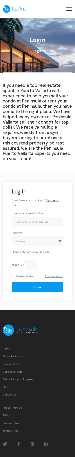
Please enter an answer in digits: (31, 252)
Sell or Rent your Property (18, 379)
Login (37, 287)
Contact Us (9, 394)
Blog (5, 387)
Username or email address (28, 213)
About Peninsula (12, 356)
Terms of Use (10, 430)
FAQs (6, 415)
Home (6, 348)
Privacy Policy (11, 423)
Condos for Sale (12, 371)
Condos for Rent (13, 364)
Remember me (24, 276)
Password (17, 232)
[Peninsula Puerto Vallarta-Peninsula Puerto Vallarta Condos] (14, 9)
